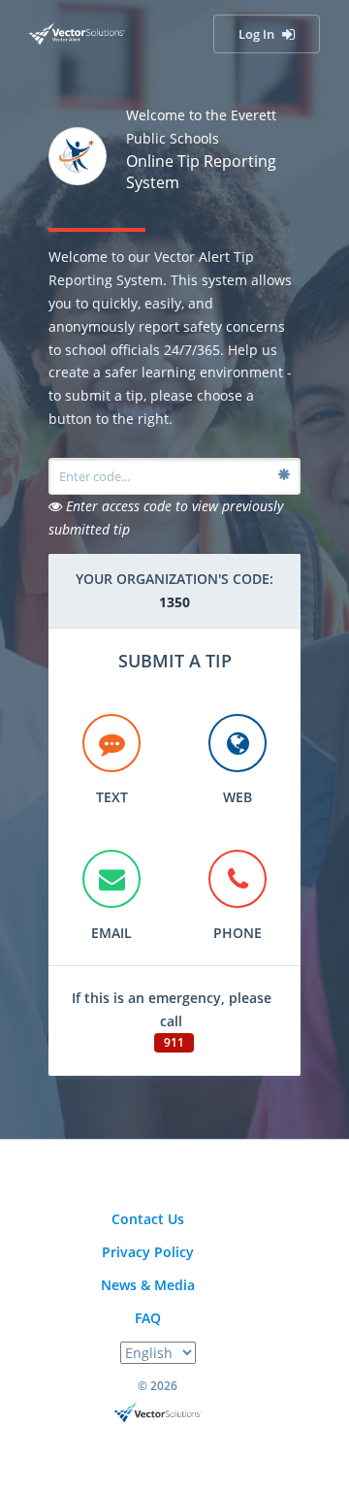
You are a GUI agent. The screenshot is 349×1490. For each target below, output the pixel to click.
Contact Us (147, 1219)
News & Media (148, 1285)
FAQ (148, 1318)
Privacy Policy (148, 1252)
